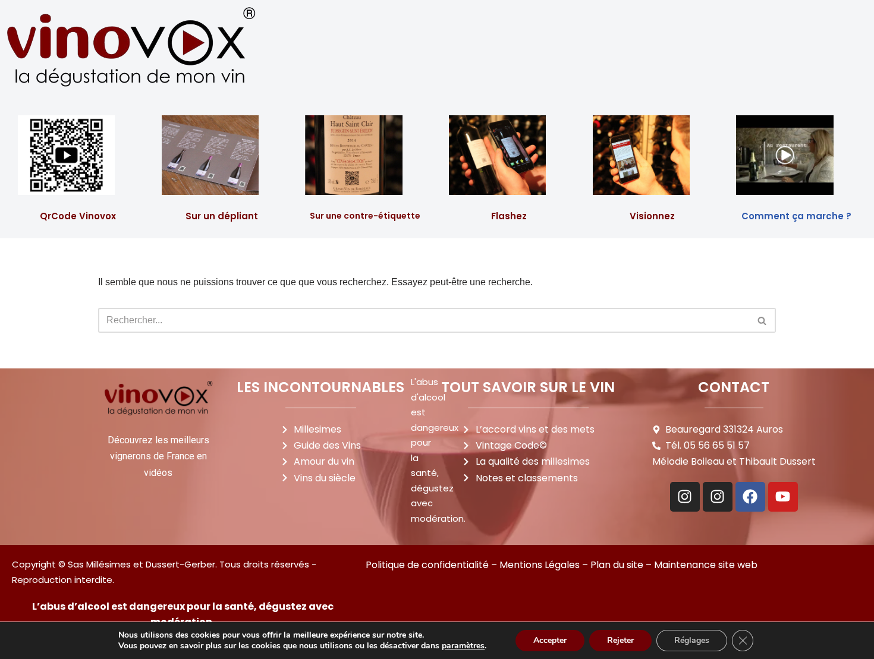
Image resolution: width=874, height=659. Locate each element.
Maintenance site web (705, 565)
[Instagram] (685, 497)
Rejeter (620, 640)
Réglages (691, 640)
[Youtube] (783, 497)
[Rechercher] (762, 320)
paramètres (463, 646)
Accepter (550, 640)
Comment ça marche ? (796, 216)
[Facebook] (750, 497)
